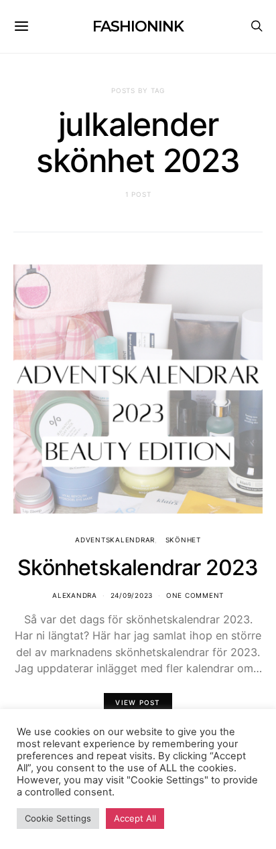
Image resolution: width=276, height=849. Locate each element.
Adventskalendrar (115, 540)
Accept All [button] (135, 818)
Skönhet (183, 540)
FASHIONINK (137, 26)
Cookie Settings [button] (58, 818)
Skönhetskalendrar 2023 (137, 567)
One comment (195, 595)
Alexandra (74, 595)
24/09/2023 (132, 595)
